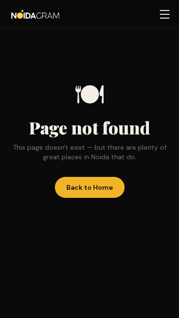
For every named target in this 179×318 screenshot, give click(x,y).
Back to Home (89, 187)
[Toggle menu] (164, 14)
